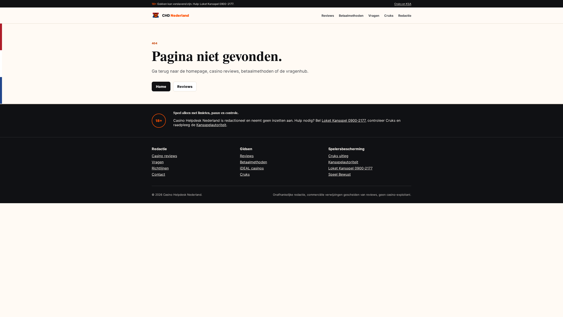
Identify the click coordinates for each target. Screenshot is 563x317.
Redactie (404, 15)
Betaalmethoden (351, 15)
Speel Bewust (339, 174)
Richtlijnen (160, 168)
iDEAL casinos (252, 168)
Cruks (388, 15)
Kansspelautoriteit (211, 125)
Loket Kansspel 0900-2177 (344, 120)
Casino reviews (164, 156)
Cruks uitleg (338, 156)
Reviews (328, 15)
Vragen (373, 15)
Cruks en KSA (402, 4)
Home (161, 86)
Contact (158, 174)
